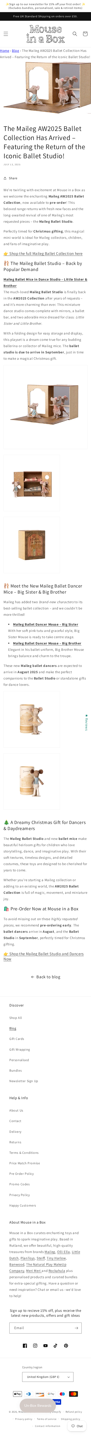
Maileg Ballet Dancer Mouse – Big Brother (47, 643)
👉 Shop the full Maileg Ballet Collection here (43, 253)
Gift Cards (16, 1039)
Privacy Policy (19, 1195)
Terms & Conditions (24, 1153)
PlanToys (28, 1258)
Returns (15, 1142)
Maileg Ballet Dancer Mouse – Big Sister (45, 624)
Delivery (15, 1132)
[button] (6, 34)
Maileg (50, 1251)
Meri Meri (34, 1270)
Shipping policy (70, 1419)
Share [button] (13, 178)
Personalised (19, 1060)
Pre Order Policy (21, 1174)
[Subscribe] (76, 1328)
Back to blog (48, 976)
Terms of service (46, 1419)
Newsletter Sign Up (23, 1081)
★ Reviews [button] (86, 722)
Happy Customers (22, 1205)
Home (4, 50)
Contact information (47, 1426)
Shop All (15, 1018)
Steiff (41, 1258)
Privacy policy (23, 1419)
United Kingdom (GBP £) (43, 1377)
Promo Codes (19, 1184)
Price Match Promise (24, 1163)
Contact (15, 1121)
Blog (15, 50)
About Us (16, 1110)
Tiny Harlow (56, 1258)
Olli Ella (63, 1251)
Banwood (16, 1264)
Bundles (15, 1070)
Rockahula (57, 1270)
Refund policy (74, 1411)
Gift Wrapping (19, 1049)
